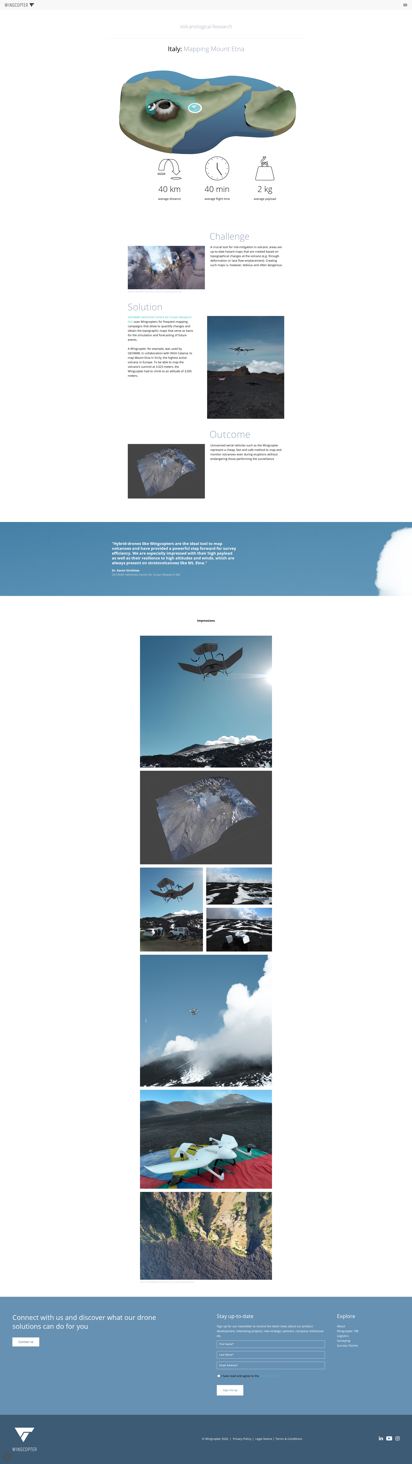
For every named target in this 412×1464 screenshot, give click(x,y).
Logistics (343, 1336)
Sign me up (230, 1390)
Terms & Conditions (288, 1439)
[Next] (266, 1020)
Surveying (343, 1341)
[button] (7, 1457)
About (341, 1326)
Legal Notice (264, 1439)
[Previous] (146, 1020)
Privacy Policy (269, 1376)
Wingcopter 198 (347, 1331)
